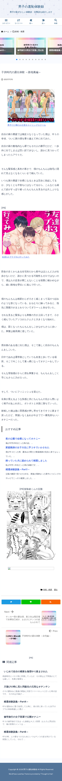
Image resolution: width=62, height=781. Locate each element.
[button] (4, 46)
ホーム (6, 31)
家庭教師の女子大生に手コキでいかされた (27, 447)
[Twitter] (11, 602)
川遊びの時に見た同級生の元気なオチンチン (27, 686)
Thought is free (46, 774)
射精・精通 (19, 31)
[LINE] (31, 602)
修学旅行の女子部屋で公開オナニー (22, 716)
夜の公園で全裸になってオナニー (23, 438)
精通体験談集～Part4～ (16, 701)
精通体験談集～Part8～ (16, 731)
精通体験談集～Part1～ (18, 469)
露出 (56, 589)
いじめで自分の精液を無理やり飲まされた (26, 671)
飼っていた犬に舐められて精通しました (26, 460)
